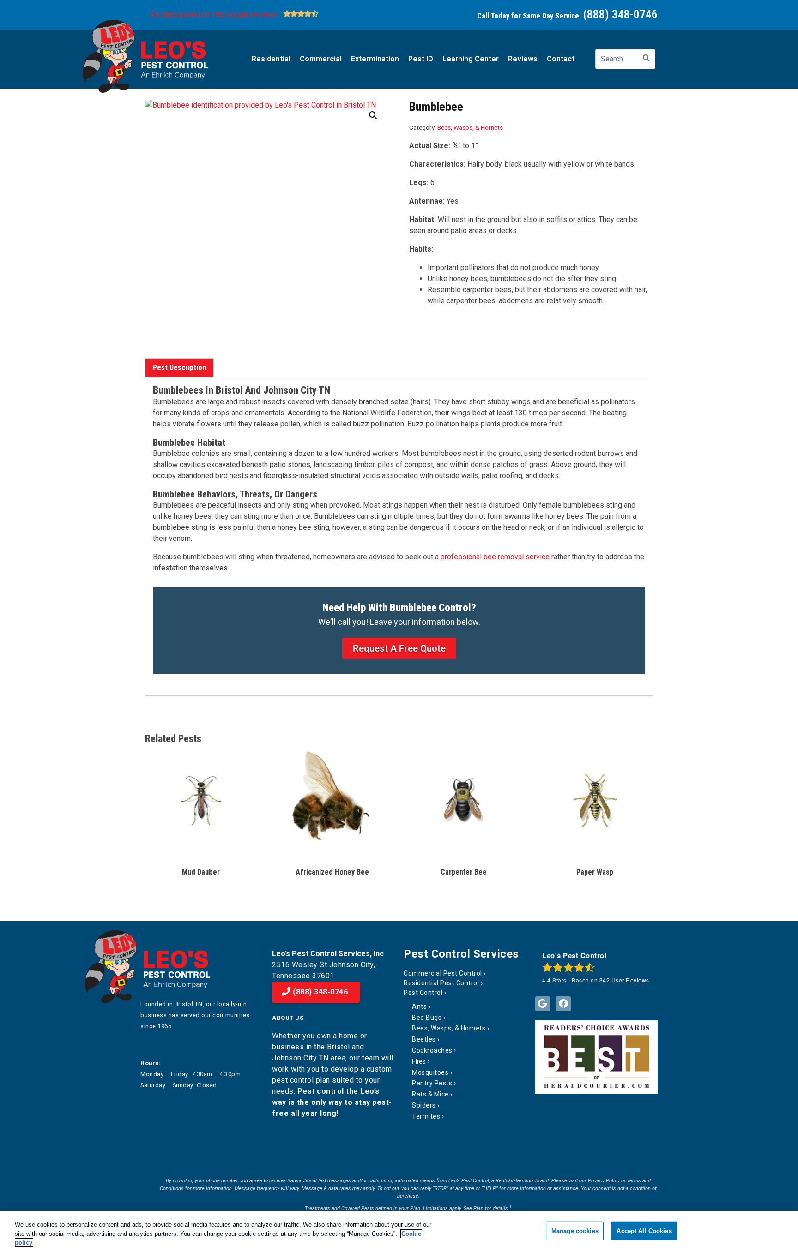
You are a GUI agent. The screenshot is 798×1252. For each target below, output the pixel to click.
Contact (560, 58)
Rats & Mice (430, 1094)
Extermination (375, 58)
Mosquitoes (430, 1072)
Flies (419, 1061)
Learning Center (470, 58)
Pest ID (420, 58)
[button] (373, 115)
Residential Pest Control (441, 983)
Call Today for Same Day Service (567, 16)
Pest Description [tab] (179, 367)
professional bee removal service (495, 556)
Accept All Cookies (644, 1230)
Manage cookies (574, 1230)
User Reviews (624, 980)
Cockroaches (432, 1050)
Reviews (523, 58)
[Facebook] (563, 1003)
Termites (426, 1116)
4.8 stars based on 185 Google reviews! (214, 14)
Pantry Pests (432, 1083)
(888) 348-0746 (319, 992)
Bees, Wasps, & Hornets (470, 127)
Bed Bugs (426, 1017)
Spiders (424, 1105)
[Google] (542, 1003)
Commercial (321, 58)
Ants (419, 1006)
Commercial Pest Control (443, 973)
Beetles (424, 1039)
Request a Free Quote (399, 648)
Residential (271, 58)
